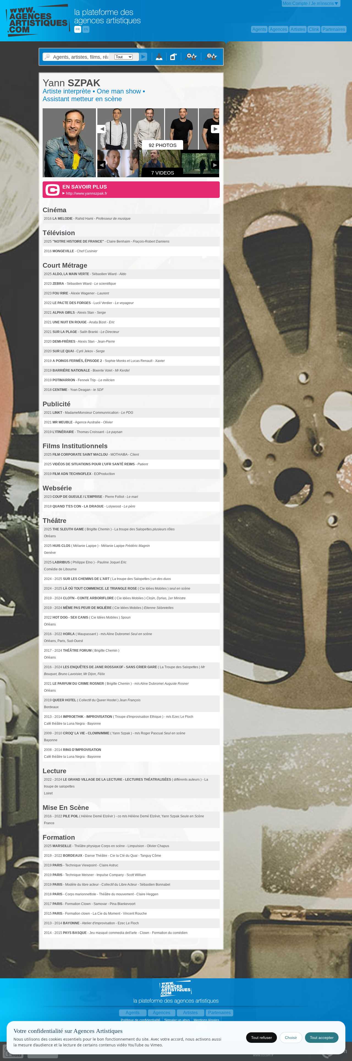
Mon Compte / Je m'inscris (308, 3)
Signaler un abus (177, 1020)
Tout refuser (261, 1037)
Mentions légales (207, 1020)
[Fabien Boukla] (69, 176)
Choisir (291, 1037)
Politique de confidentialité (141, 1020)
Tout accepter (322, 1037)
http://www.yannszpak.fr (86, 193)
